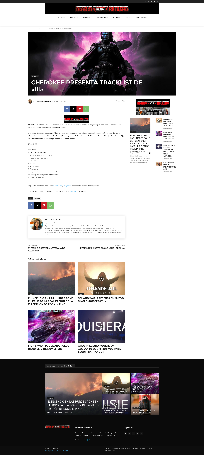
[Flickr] (129, 433)
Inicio (29, 29)
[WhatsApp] (86, 109)
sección (72, 191)
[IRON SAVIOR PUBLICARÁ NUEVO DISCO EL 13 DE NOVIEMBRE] (51, 326)
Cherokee (37, 198)
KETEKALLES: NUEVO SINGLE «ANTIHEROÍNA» (102, 248)
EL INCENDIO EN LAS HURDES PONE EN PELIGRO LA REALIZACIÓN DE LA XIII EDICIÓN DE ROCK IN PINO (50, 301)
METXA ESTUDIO (62, 451)
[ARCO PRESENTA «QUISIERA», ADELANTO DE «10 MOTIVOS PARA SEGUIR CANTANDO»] (101, 326)
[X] (151, 1)
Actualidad (36, 29)
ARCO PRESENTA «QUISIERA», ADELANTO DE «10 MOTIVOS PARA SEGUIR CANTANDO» (99, 348)
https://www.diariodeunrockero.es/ (54, 223)
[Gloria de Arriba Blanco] (30, 101)
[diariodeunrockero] (102, 9)
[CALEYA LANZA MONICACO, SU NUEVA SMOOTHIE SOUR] (159, 164)
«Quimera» (57, 186)
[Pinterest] (79, 109)
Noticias (44, 29)
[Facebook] (145, 1)
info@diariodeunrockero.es (93, 440)
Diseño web (49, 451)
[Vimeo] (154, 1)
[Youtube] (157, 1)
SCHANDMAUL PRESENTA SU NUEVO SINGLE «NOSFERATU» (101, 300)
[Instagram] (148, 1)
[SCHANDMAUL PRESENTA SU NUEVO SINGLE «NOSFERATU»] (101, 278)
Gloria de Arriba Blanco (44, 101)
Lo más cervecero (138, 407)
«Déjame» (67, 186)
